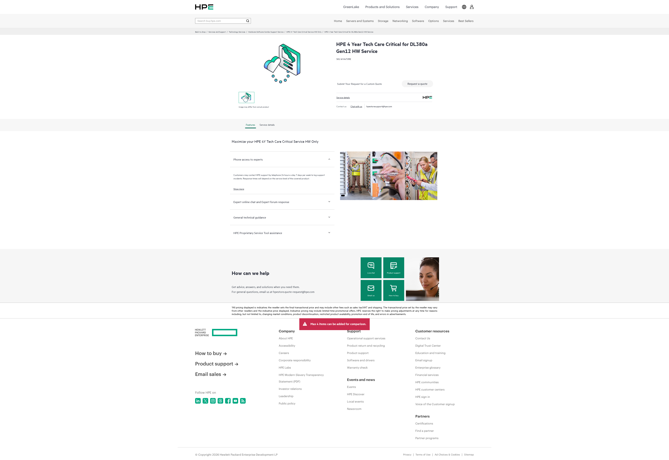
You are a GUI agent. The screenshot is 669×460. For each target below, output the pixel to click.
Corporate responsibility (295, 360)
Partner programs (427, 438)
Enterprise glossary (427, 367)
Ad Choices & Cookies (447, 454)
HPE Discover (355, 394)
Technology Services (237, 31)
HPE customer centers (430, 389)
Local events (355, 401)
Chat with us (356, 106)
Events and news (361, 379)
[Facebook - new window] (228, 401)
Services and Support (217, 31)
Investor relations (290, 389)
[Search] (248, 21)
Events (351, 387)
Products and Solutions (382, 7)
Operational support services (366, 338)
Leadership (286, 396)
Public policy (287, 403)
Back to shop (200, 31)
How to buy (393, 295)
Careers (284, 353)
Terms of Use (423, 454)
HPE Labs (285, 367)
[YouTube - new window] (235, 401)
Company (432, 7)
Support (451, 7)
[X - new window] (205, 401)
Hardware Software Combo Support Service (265, 31)
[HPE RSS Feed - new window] (243, 401)
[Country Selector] (464, 6)
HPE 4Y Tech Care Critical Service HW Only (303, 31)
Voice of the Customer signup (435, 404)
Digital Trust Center (428, 345)
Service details (343, 97)
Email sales (208, 374)
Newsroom (354, 409)
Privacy (407, 454)
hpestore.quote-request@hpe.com (293, 292)
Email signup (423, 360)
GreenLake (351, 7)
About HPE (286, 338)
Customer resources (432, 331)
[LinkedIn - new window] (198, 401)
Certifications (424, 423)
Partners (422, 416)
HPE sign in (422, 397)
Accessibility (287, 345)
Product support (393, 272)
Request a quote (417, 83)
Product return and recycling (366, 345)
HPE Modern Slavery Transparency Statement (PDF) (301, 378)
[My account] (472, 6)
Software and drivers (361, 360)
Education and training (430, 353)
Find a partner (424, 430)
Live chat (371, 272)
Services (412, 7)
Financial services (427, 375)
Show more (238, 188)
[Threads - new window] (220, 401)
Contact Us (422, 338)
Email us (371, 295)
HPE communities (427, 382)
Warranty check (357, 367)
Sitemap (469, 454)
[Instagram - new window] (213, 401)
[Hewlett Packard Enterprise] (204, 6)
